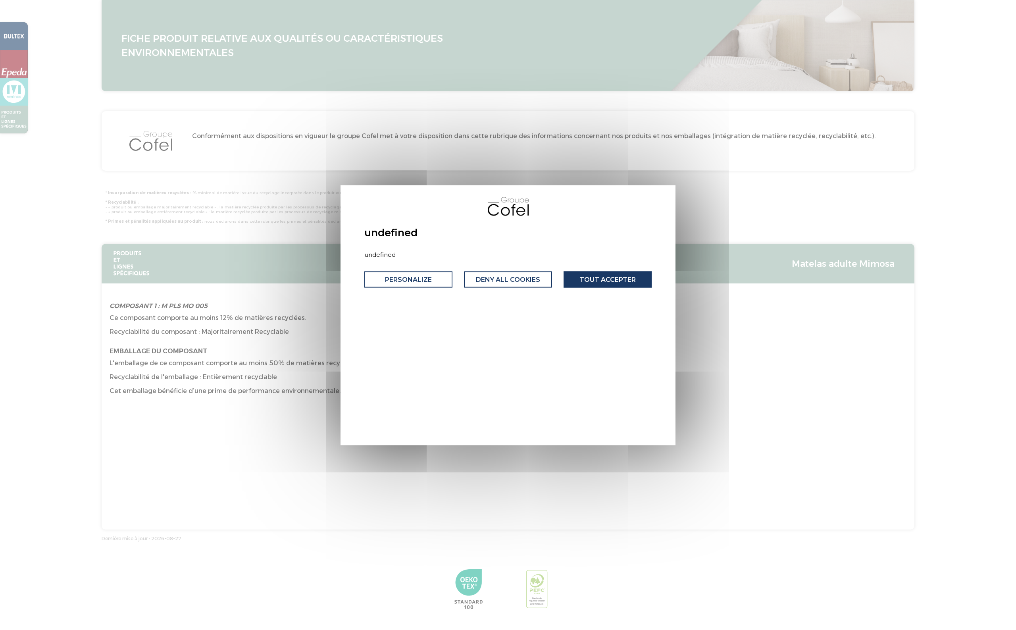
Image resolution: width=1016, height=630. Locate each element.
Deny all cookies (508, 279)
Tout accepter (607, 279)
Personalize (408, 279)
